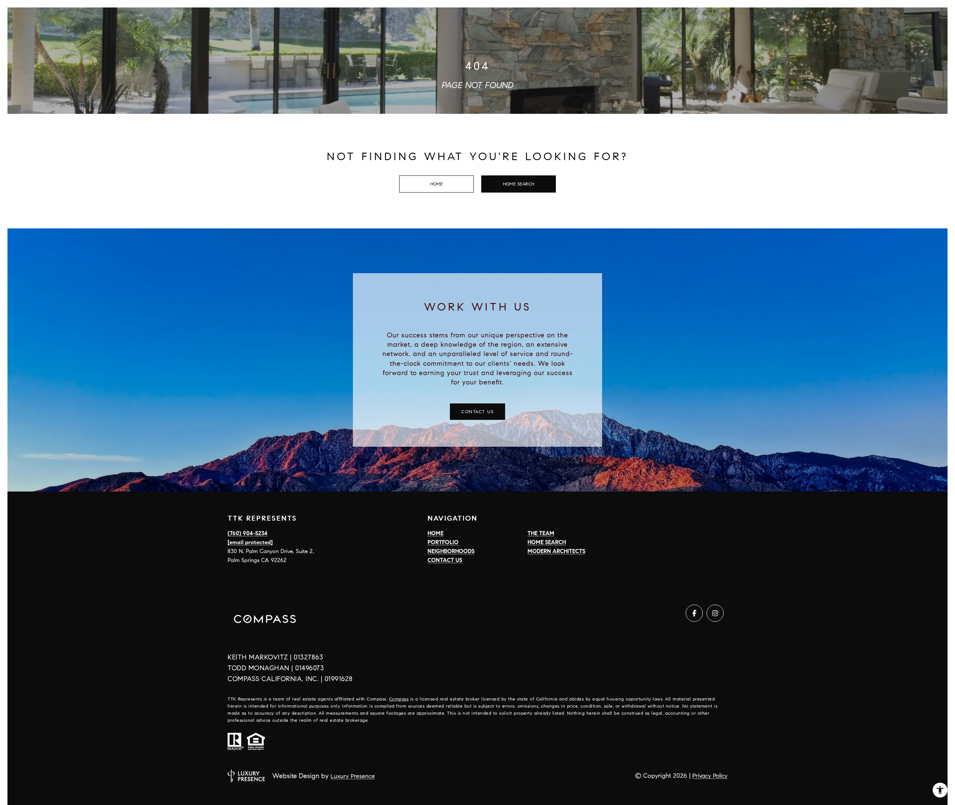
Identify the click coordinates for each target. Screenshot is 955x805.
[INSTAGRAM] (715, 613)
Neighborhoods (451, 551)
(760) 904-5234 (247, 533)
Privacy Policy (709, 775)
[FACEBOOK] (694, 613)
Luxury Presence (353, 776)
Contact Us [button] (477, 411)
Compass (399, 699)
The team (540, 533)
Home (436, 184)
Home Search (518, 184)
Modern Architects (556, 551)
